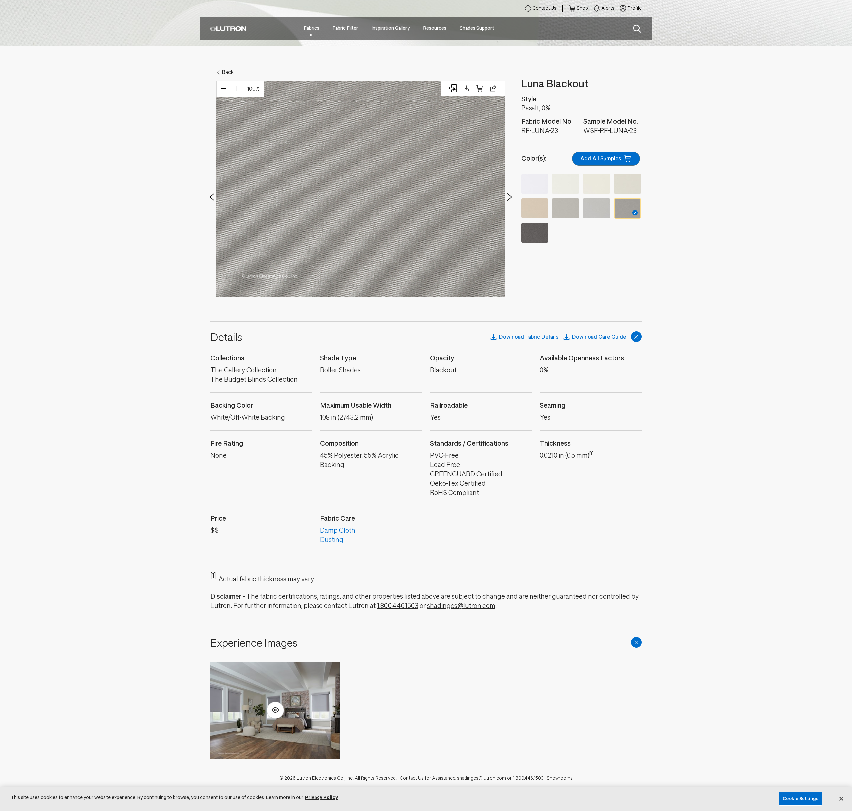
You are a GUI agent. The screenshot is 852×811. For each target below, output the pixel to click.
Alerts (607, 8)
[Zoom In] (236, 89)
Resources (434, 28)
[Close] (841, 798)
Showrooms (560, 778)
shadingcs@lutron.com (461, 606)
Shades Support (477, 28)
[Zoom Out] (223, 89)
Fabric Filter (345, 28)
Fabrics (311, 28)
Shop (582, 8)
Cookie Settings (800, 798)
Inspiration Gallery (390, 28)
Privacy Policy (321, 797)
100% (253, 89)
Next (509, 197)
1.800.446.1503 (397, 606)
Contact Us (544, 8)
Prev (212, 197)
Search (637, 29)
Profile (635, 8)
